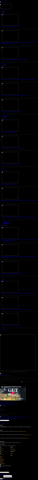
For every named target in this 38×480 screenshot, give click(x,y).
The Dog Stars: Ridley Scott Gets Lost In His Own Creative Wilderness (18, 79)
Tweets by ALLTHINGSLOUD (4, 423)
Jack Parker (4, 375)
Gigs (0, 419)
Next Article (2, 404)
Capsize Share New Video (8, 404)
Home (11, 453)
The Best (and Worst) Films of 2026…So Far (12, 111)
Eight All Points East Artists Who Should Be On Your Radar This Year (18, 217)
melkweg (6, 401)
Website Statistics (2, 463)
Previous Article (2, 403)
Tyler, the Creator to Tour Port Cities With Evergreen (15, 59)
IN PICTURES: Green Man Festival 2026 (10, 184)
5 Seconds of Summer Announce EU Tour (11, 26)
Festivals (6, 222)
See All (3, 13)
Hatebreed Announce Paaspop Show (11, 403)
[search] (9, 472)
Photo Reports (7, 223)
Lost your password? (6, 479)
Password (1, 476)
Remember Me (6, 478)
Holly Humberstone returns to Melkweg (9, 418)
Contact (4, 329)
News (3, 10)
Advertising (1, 462)
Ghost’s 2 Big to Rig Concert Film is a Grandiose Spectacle (15, 95)
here (21, 381)
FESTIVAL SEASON (7, 221)
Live (3, 168)
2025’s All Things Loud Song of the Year (11, 164)
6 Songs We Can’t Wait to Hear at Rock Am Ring (13, 148)
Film (3, 277)
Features (4, 116)
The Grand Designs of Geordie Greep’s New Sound (13, 273)
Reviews (4, 63)
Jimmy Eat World (2, 401)
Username (1, 475)
